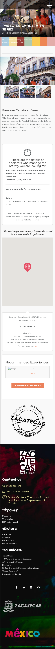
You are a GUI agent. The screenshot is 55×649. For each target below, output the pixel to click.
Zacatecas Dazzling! (13, 40)
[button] (27, 267)
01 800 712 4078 (13, 486)
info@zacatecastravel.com (17, 491)
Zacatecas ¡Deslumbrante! (16, 5)
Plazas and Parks (9, 543)
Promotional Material (11, 574)
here (35, 346)
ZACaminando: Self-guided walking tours (20, 568)
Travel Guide (7, 556)
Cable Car (6, 534)
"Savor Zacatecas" (10, 571)
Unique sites (7, 519)
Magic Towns (8, 540)
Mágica (33, 373)
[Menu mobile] (49, 6)
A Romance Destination (12, 562)
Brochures (6, 565)
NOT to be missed (10, 522)
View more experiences (28, 385)
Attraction (28, 40)
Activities (6, 537)
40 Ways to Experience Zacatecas (16, 559)
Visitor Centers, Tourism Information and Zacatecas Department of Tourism (30, 500)
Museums (6, 516)
